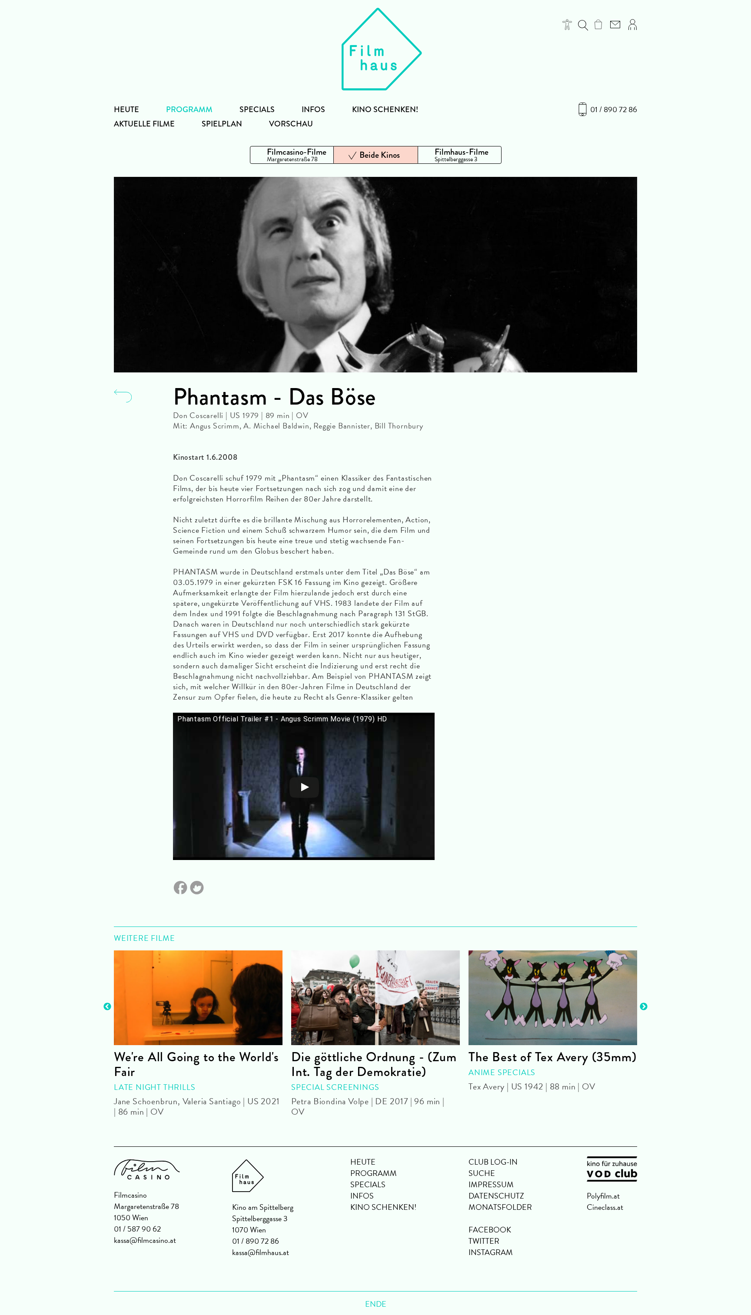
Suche (482, 1173)
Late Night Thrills (154, 1087)
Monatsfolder (500, 1207)
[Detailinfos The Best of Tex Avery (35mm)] (553, 997)
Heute (126, 109)
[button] (567, 24)
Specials (257, 109)
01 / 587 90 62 (137, 1229)
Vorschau (291, 124)
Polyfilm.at (603, 1196)
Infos (313, 109)
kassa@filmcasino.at (145, 1240)
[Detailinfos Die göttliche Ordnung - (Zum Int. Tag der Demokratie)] (375, 997)
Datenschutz (496, 1196)
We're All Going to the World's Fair (196, 1064)
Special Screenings (335, 1087)
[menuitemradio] (292, 155)
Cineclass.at (605, 1207)
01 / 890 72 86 (613, 109)
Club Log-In (493, 1162)
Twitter (484, 1241)
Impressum (491, 1184)
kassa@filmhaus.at (260, 1252)
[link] (598, 24)
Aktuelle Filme (144, 124)
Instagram (491, 1252)
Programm (189, 109)
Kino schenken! (385, 109)
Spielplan (222, 124)
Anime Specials (502, 1072)
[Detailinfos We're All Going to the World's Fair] (198, 997)
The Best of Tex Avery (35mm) (552, 1056)
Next (643, 1007)
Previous (107, 1007)
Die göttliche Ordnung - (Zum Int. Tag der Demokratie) (373, 1064)
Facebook (490, 1229)
